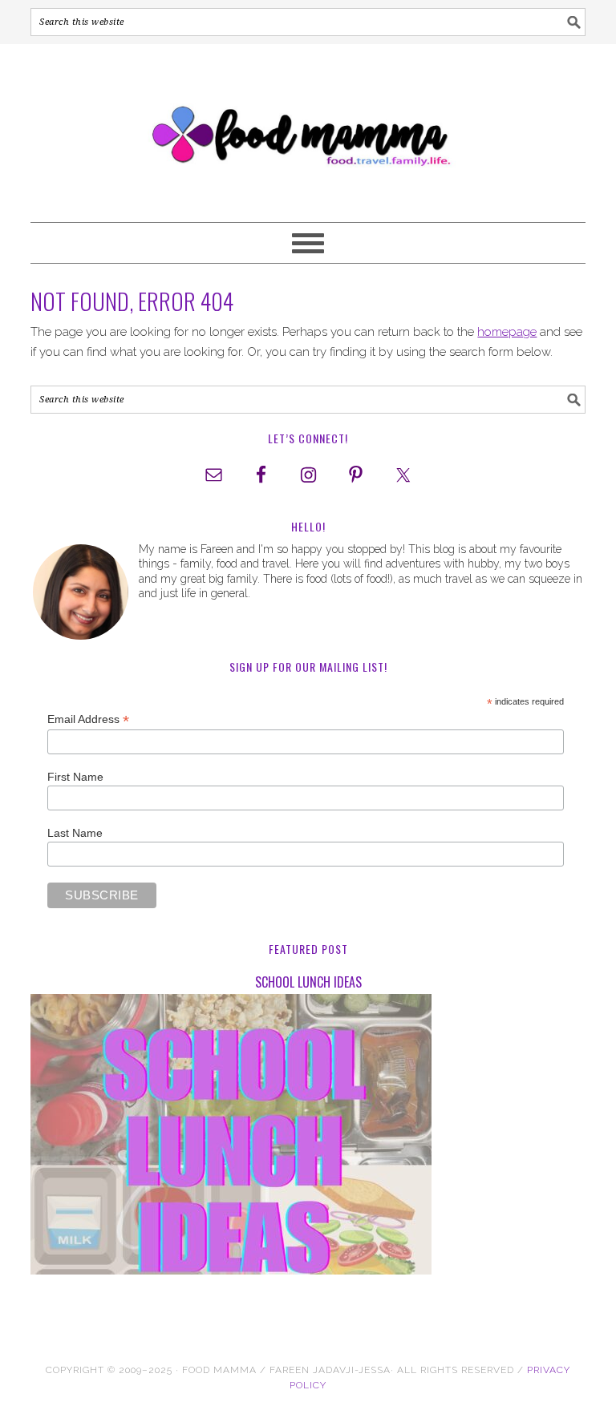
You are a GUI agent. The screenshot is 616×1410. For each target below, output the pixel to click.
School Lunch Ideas (308, 982)
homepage (507, 332)
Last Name (75, 832)
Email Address (88, 719)
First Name (75, 776)
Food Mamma (307, 126)
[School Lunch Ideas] (307, 1137)
